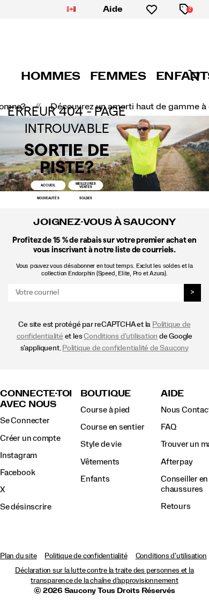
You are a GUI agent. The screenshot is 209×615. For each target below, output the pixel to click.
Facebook (17, 472)
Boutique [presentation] (105, 393)
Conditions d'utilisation (121, 336)
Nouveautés (48, 198)
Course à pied (105, 410)
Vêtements (100, 462)
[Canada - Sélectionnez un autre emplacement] (71, 9)
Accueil (48, 185)
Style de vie (100, 444)
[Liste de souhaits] (151, 9)
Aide (113, 9)
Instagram (18, 455)
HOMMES (50, 76)
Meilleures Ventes (86, 185)
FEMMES (118, 76)
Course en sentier (112, 427)
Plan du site (18, 556)
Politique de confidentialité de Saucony (125, 348)
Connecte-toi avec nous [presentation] (36, 399)
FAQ (168, 427)
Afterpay (176, 462)
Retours (176, 506)
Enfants (95, 479)
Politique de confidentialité (85, 556)
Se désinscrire (25, 506)
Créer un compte (30, 438)
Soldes (86, 198)
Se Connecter (24, 420)
